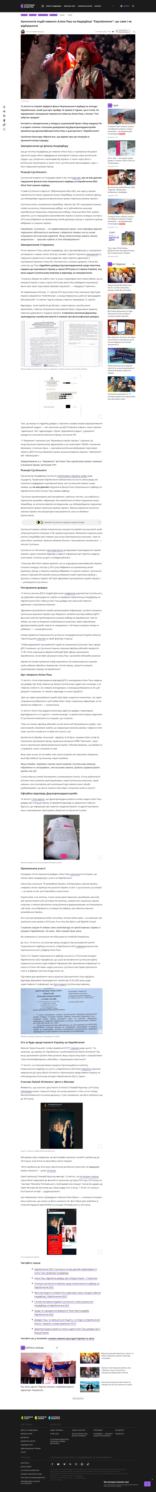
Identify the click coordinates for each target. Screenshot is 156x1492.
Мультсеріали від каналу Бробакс (79, 1435)
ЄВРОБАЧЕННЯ (43, 15)
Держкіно (25, 1437)
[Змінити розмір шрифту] (134, 32)
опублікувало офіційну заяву (72, 475)
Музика (62, 15)
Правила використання (31, 1474)
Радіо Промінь (56, 1430)
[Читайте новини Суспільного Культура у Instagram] (76, 1464)
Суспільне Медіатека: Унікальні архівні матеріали (59, 1441)
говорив (74, 1048)
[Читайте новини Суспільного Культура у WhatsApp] (82, 1464)
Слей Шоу (54, 1434)
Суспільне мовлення (30, 1470)
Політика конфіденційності (33, 1478)
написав (41, 638)
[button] (4, 107)
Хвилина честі (69, 6)
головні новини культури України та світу (71, 1338)
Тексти (70, 15)
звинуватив (92, 254)
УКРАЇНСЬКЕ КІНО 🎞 (85, 6)
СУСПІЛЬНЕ (53, 15)
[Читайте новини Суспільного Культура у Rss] (70, 1464)
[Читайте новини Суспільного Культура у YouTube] (58, 1464)
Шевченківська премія (31, 1448)
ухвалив (80, 946)
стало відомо (38, 799)
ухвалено (86, 1068)
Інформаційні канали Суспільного (30, 1482)
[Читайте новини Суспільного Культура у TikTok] (88, 1464)
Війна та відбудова (53, 6)
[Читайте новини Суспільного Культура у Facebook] (52, 1464)
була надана (60, 984)
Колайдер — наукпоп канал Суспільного (103, 1435)
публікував (26, 1091)
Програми (98, 1430)
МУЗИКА (24, 15)
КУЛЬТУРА (33, 15)
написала (75, 874)
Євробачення (26, 1434)
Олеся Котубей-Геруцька (35, 32)
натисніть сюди (80, 1478)
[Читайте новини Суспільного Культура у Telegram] (64, 1464)
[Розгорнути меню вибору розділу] (42, 6)
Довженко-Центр (28, 1441)
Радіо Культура (78, 1430)
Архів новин (26, 1467)
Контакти (25, 1463)
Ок (147, 1484)
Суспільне (79, 1476)
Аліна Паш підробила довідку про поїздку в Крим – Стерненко (65, 1278)
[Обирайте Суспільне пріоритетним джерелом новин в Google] (4, 129)
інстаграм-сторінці (89, 1176)
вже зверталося (55, 550)
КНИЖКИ (97, 6)
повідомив (70, 593)
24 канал (51, 1170)
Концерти (119, 1430)
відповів (76, 177)
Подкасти (119, 1434)
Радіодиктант (27, 1445)
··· (113, 6)
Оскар (23, 1452)
